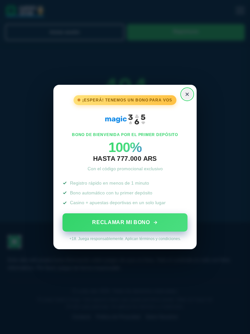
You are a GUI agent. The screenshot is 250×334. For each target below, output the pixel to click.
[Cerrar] (187, 94)
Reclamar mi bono (121, 222)
